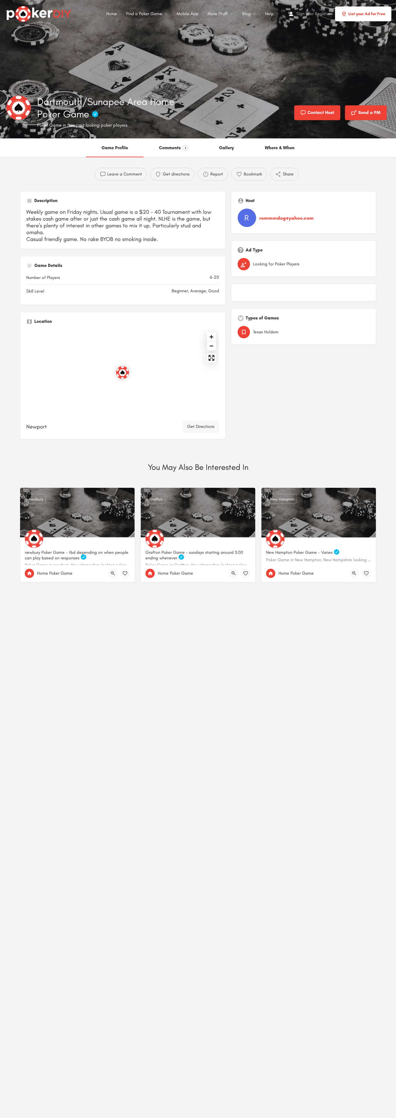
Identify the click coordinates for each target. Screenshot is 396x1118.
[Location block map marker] (122, 372)
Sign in (302, 13)
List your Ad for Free (366, 13)
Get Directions (200, 426)
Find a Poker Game (144, 13)
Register (322, 13)
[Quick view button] (113, 573)
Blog (246, 13)
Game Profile (114, 147)
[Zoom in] (211, 336)
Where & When (280, 147)
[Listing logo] (18, 107)
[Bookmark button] (125, 573)
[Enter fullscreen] (211, 357)
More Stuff (218, 13)
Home (111, 13)
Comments (172, 147)
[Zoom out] (211, 345)
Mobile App (187, 13)
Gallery (226, 147)
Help (269, 13)
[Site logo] (40, 13)
